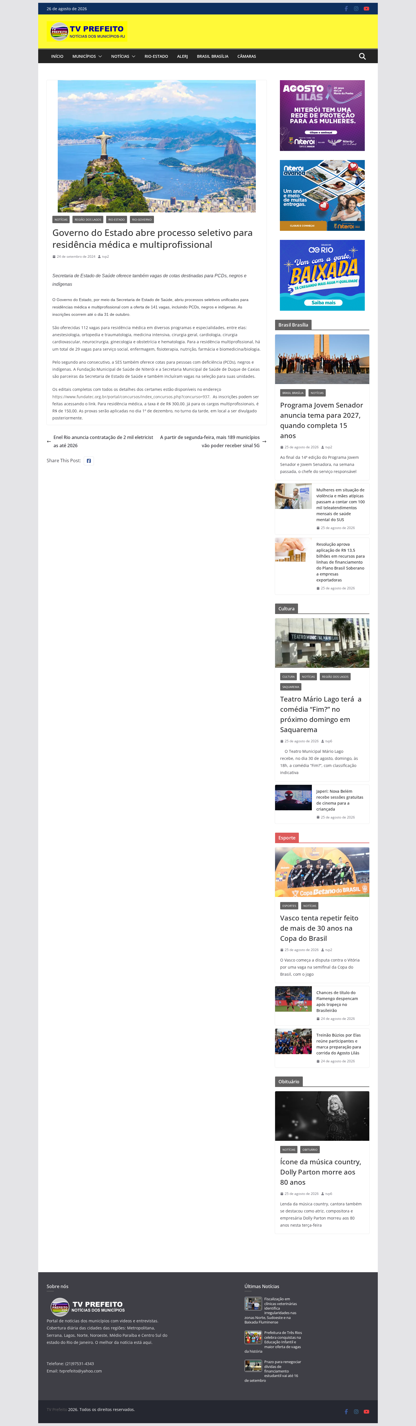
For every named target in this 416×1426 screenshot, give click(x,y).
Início (57, 56)
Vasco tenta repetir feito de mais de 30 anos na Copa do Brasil (319, 928)
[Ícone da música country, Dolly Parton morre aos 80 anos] (322, 1116)
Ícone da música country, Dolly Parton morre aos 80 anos (320, 1172)
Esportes (289, 906)
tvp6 (328, 741)
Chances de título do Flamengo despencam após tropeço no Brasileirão (337, 1001)
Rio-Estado (156, 56)
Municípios (84, 56)
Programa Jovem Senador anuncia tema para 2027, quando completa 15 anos (321, 420)
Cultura (288, 677)
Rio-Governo (142, 219)
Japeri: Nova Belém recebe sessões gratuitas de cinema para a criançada (339, 800)
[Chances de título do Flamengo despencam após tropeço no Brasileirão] (293, 1005)
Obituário (310, 1150)
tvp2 (105, 256)
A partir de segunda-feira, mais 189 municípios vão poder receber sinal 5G (210, 441)
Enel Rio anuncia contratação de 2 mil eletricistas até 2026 (103, 441)
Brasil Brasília (212, 56)
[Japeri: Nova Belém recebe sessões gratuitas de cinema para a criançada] (293, 804)
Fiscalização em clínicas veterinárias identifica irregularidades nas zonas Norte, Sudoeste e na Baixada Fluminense (271, 1311)
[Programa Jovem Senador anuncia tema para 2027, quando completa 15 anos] (322, 359)
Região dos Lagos (88, 219)
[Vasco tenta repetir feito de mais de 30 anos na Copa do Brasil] (322, 872)
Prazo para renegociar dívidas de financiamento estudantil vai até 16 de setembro (273, 1371)
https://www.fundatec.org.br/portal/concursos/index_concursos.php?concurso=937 (130, 396)
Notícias (120, 56)
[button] (99, 56)
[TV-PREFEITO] (87, 1300)
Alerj (182, 56)
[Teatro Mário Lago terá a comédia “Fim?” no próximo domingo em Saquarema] (322, 643)
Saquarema (290, 687)
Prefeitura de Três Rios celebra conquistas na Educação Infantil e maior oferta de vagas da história (273, 1341)
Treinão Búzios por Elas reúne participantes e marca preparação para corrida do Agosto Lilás (338, 1044)
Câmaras (246, 56)
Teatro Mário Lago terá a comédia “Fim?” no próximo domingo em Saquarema (321, 714)
